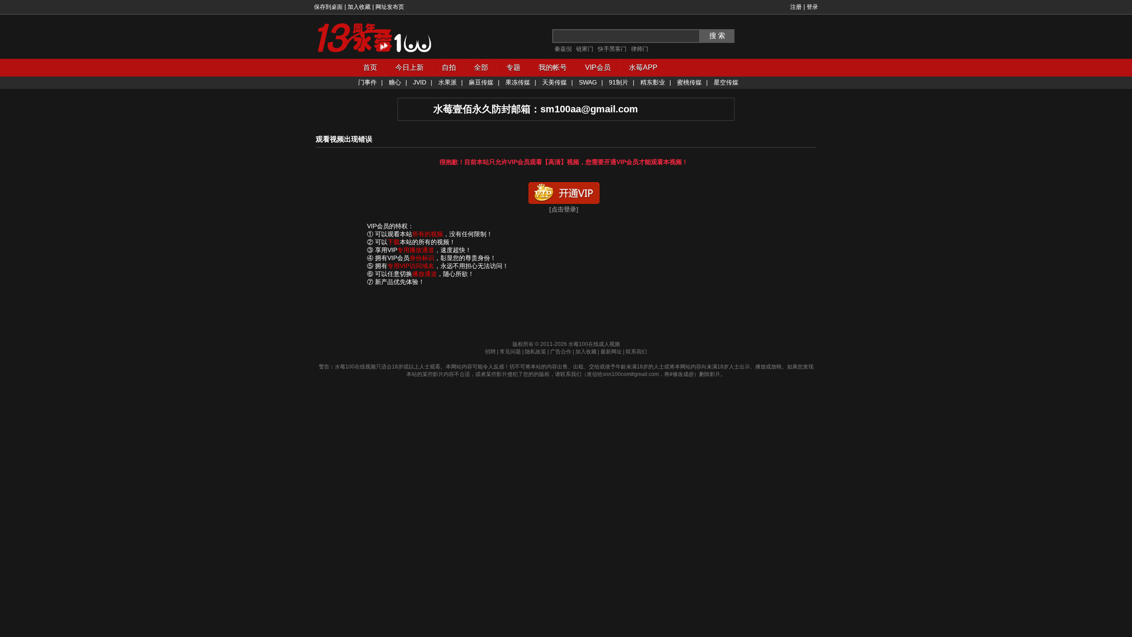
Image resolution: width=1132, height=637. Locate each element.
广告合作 (560, 352)
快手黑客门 (612, 49)
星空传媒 (726, 82)
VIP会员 (598, 67)
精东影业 (652, 82)
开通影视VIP (564, 191)
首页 (370, 67)
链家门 (584, 49)
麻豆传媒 (481, 82)
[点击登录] (563, 209)
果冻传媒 (517, 82)
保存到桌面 (328, 7)
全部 (481, 67)
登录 (812, 7)
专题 (513, 67)
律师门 (639, 49)
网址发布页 (389, 7)
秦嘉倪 (563, 49)
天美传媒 (554, 82)
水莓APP (643, 67)
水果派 (447, 82)
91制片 (618, 82)
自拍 (449, 67)
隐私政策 (535, 352)
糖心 (395, 82)
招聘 (490, 352)
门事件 (367, 82)
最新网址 (611, 352)
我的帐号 (553, 67)
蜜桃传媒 (689, 82)
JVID (419, 82)
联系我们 (636, 352)
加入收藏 (359, 7)
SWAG (588, 82)
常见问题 (510, 352)
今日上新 (409, 67)
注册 (796, 7)
